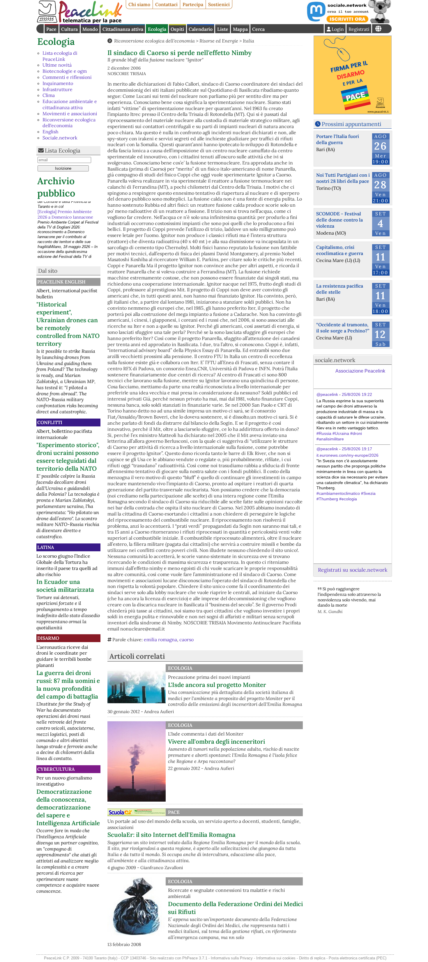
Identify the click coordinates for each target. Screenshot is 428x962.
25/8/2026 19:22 (357, 394)
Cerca (258, 29)
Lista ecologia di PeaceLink (60, 56)
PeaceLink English (61, 282)
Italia (248, 41)
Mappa (240, 29)
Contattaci (166, 4)
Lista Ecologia (62, 150)
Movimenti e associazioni (70, 113)
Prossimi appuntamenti (351, 124)
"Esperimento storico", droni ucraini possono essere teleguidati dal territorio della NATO (67, 456)
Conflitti (49, 422)
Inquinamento (58, 83)
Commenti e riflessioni (67, 77)
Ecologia (157, 29)
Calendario (201, 29)
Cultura (69, 29)
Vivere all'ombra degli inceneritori (216, 741)
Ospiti (177, 29)
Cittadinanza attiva (122, 29)
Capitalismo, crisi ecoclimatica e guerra (339, 250)
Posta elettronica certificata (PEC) (357, 958)
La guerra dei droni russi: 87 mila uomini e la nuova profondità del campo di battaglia (68, 684)
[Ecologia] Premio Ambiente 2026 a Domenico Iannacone (65, 206)
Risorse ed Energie (218, 41)
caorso (186, 639)
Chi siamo (139, 4)
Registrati (359, 29)
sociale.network (335, 360)
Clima (49, 95)
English (51, 131)
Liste (222, 29)
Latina (45, 547)
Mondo (90, 29)
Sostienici (219, 4)
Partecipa (193, 4)
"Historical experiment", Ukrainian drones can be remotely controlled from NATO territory (68, 324)
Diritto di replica (312, 958)
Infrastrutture (57, 89)
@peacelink (327, 394)
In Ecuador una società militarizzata (65, 586)
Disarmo (48, 638)
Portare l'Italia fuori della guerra (337, 139)
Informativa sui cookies (276, 958)
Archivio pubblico (56, 187)
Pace (51, 29)
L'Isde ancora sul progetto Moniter (217, 685)
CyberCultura (56, 769)
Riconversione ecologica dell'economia (69, 123)
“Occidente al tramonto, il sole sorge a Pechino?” (342, 328)
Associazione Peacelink (360, 370)
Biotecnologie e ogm (65, 71)
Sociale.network (60, 138)
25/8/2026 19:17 (357, 449)
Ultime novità (57, 65)
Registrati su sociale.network (352, 569)
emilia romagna (160, 639)
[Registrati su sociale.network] (348, 21)
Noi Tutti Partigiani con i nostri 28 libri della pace (343, 178)
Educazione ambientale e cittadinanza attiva (70, 104)
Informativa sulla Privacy (232, 958)
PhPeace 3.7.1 (194, 958)
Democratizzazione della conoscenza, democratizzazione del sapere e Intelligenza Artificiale (68, 807)
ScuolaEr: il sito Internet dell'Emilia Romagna (171, 835)
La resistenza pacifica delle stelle (339, 289)
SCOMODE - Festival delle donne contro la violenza (339, 220)
